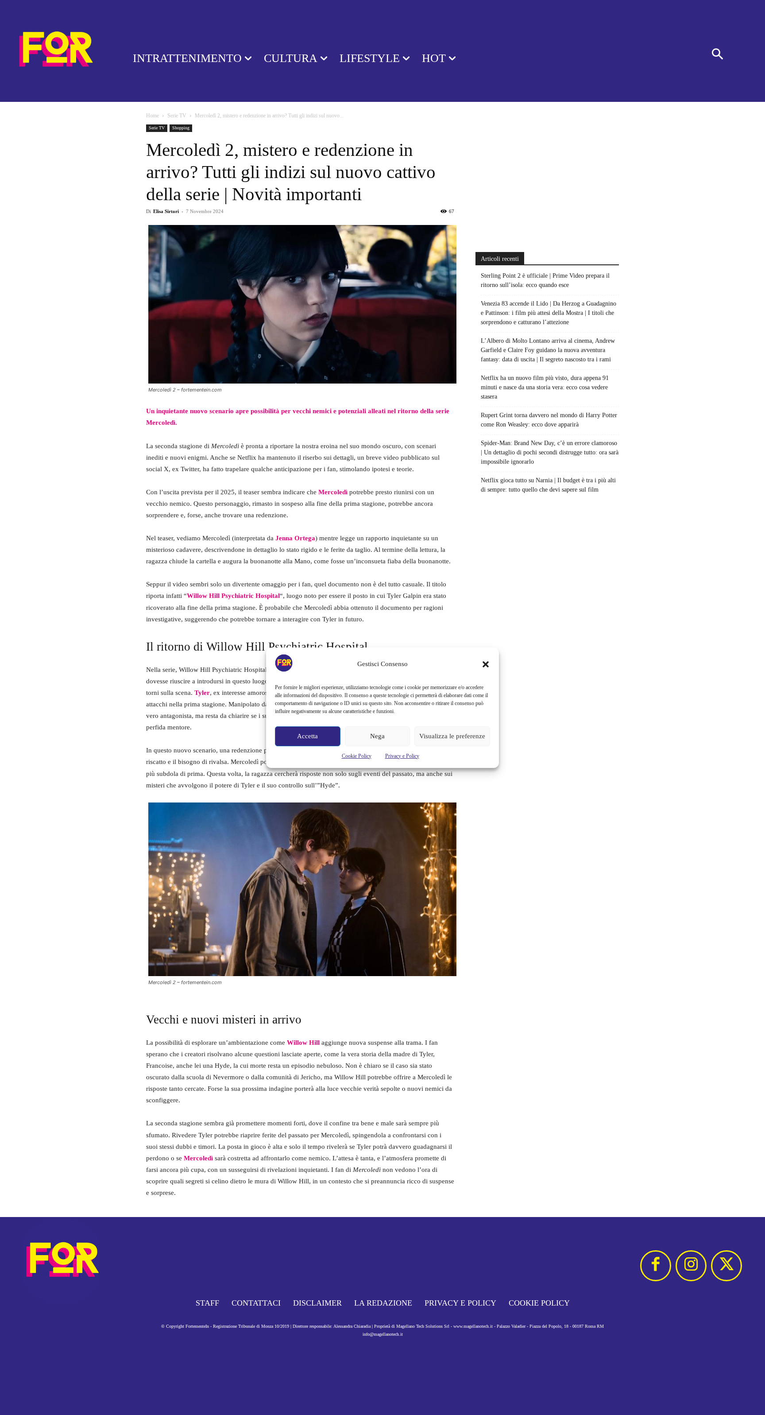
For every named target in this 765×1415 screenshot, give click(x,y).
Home (152, 115)
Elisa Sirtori (166, 211)
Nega (377, 736)
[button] (485, 664)
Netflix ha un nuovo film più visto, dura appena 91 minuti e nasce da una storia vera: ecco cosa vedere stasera (545, 387)
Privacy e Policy (402, 756)
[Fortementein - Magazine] (55, 51)
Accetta (307, 736)
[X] (726, 1265)
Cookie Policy (356, 756)
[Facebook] (655, 1265)
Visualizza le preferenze (452, 736)
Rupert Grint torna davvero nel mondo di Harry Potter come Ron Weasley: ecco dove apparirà (549, 420)
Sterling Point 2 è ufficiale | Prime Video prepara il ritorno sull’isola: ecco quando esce (545, 280)
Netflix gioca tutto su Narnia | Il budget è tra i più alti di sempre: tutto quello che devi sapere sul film (548, 485)
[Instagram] (691, 1265)
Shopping (180, 127)
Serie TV (176, 115)
